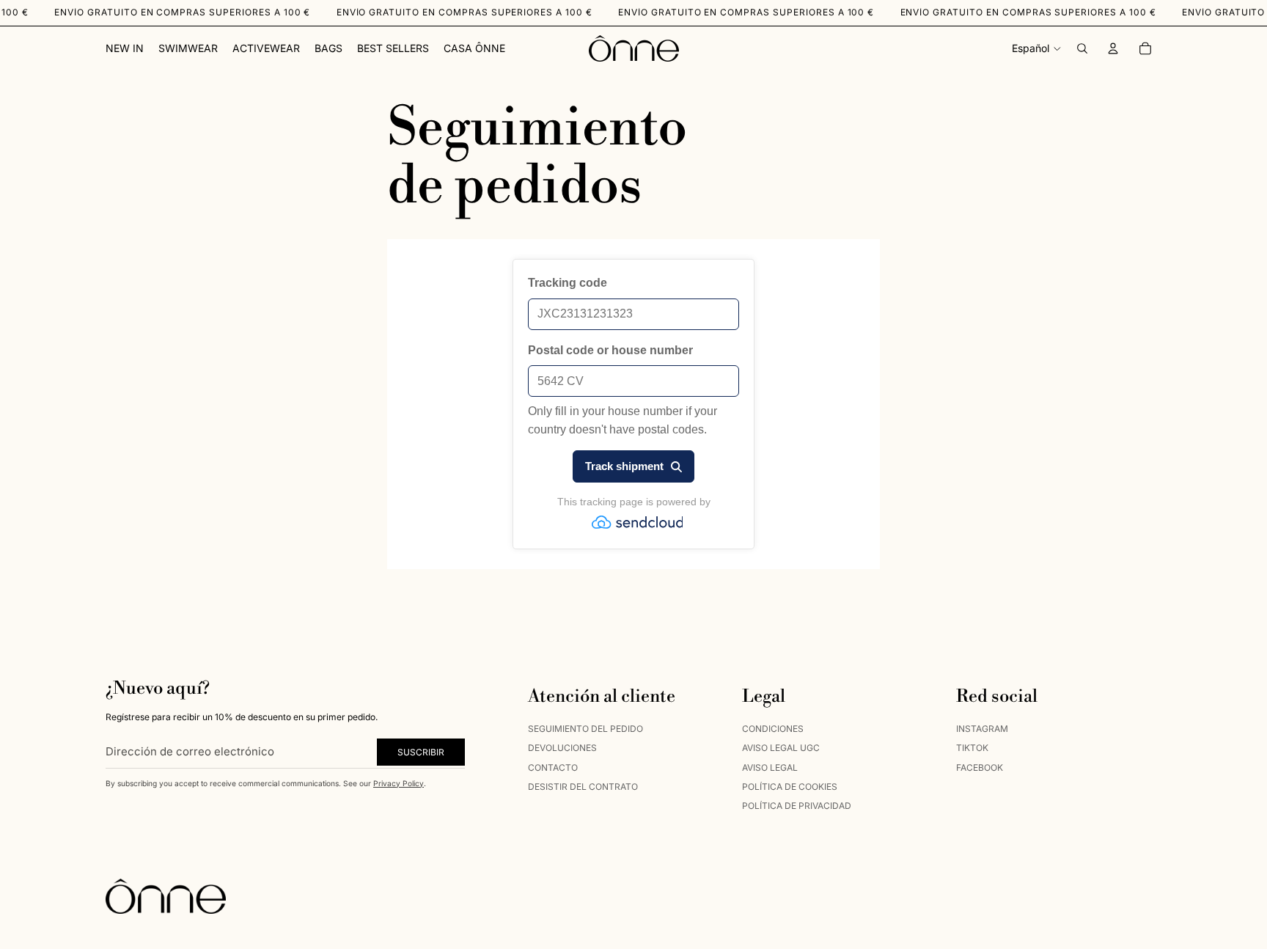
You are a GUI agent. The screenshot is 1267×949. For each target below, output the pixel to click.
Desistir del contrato (583, 785)
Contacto (553, 766)
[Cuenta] (1113, 48)
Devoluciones (562, 747)
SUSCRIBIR (420, 751)
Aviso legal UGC (781, 747)
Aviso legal (770, 766)
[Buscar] (1082, 48)
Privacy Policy (398, 782)
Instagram (982, 727)
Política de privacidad (796, 805)
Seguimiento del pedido (585, 727)
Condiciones (773, 727)
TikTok (972, 747)
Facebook (979, 766)
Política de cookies (789, 785)
